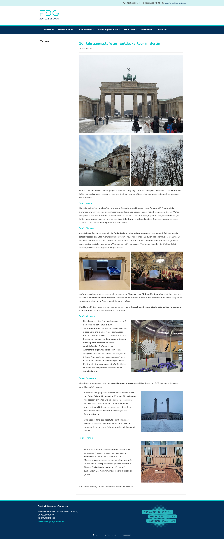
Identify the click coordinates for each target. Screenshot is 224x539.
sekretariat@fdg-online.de (175, 3)
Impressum (126, 535)
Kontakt (96, 535)
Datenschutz (110, 535)
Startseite (49, 29)
